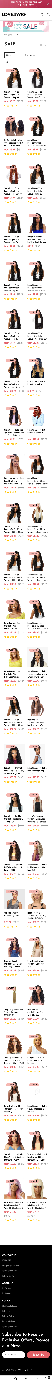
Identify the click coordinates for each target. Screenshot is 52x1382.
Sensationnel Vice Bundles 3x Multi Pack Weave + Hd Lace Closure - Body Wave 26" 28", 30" (14, 579)
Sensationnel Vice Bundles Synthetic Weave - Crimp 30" (11, 94)
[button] (10, 105)
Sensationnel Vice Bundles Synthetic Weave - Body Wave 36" (14, 384)
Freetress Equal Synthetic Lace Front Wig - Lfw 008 (35, 1012)
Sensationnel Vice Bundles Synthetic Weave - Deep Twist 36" (37, 336)
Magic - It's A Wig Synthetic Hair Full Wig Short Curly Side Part (36, 915)
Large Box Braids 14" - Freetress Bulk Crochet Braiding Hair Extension (36, 239)
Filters (8, 55)
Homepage (8, 35)
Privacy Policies (9, 1321)
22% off (34, 263)
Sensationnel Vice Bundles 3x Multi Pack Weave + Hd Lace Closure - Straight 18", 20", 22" (37, 530)
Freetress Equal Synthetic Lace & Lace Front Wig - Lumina (13, 964)
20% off (34, 215)
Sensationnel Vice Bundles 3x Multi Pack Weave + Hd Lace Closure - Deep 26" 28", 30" (37, 579)
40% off (34, 457)
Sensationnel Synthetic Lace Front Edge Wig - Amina (37, 770)
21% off (34, 408)
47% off (34, 1085)
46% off (34, 746)
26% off (34, 167)
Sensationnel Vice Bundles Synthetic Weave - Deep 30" (11, 287)
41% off (11, 602)
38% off (34, 650)
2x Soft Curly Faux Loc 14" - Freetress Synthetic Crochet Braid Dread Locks (14, 144)
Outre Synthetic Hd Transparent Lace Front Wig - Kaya (13, 1109)
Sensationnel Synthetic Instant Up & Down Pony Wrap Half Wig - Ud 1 (37, 674)
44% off (34, 940)
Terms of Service (9, 1270)
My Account (7, 1293)
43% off (11, 795)
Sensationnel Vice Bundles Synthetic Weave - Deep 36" (11, 336)
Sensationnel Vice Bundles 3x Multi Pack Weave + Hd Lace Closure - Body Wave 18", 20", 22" (14, 532)
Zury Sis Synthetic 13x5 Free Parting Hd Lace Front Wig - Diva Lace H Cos (37, 1158)
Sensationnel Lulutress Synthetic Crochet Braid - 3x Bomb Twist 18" (14, 432)
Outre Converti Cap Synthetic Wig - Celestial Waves (12, 626)
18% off (11, 119)
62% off (34, 698)
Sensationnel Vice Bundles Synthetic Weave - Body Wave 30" (37, 287)
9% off (33, 360)
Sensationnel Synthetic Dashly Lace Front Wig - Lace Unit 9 (37, 867)
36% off (34, 843)
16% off (11, 988)
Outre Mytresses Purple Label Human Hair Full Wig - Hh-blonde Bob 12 (13, 1205)
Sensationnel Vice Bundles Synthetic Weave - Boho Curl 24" (36, 94)
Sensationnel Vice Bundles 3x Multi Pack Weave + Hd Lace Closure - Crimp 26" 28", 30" (14, 724)
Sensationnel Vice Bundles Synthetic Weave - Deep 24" (11, 239)
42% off (34, 795)
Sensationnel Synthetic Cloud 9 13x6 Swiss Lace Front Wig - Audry (14, 1157)
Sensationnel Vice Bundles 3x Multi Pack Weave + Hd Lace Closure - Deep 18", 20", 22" (37, 482)
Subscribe (38, 1355)
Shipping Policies (9, 1306)
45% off (34, 1133)
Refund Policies (8, 1316)
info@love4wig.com (10, 1265)
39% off (34, 119)
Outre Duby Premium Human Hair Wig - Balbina (35, 1060)
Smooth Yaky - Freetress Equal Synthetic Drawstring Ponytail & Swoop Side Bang (14, 482)
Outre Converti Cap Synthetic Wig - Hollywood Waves (12, 674)
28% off (11, 70)
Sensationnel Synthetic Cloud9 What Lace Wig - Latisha (37, 1109)
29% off (34, 70)
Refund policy (8, 1276)
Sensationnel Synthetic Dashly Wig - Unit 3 (37, 431)
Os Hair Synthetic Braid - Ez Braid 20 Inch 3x (37, 383)
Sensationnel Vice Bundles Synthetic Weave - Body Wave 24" (37, 143)
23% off (11, 312)
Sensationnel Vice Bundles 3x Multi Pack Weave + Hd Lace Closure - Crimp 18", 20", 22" (37, 627)
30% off (11, 167)
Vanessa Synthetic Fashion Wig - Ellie (11, 914)
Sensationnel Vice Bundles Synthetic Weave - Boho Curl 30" (13, 191)
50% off (11, 940)
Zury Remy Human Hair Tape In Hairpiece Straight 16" (13, 1012)
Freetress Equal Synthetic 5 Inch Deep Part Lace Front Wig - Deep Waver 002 (36, 724)
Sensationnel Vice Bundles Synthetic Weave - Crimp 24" (35, 191)
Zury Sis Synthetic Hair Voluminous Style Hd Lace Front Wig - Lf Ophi (14, 1060)
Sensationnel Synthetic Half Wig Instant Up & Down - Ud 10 (13, 867)
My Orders (6, 1288)
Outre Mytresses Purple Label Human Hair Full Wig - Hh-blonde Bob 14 (36, 1205)
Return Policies (8, 1311)
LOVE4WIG (6, 1260)
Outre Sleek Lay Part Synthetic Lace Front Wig (35, 964)
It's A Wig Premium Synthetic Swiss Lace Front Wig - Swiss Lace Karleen (36, 820)
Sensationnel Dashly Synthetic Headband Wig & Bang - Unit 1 (14, 819)
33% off (34, 312)
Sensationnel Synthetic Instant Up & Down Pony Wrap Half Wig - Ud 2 (14, 770)
